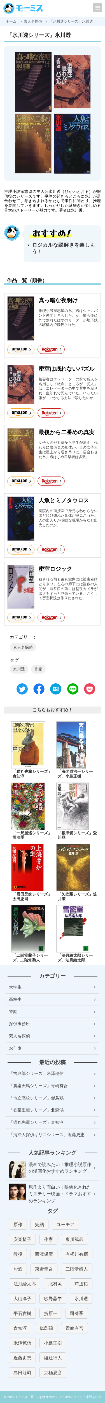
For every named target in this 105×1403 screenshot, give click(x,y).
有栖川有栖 (77, 1254)
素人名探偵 (23, 647)
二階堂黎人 (77, 1269)
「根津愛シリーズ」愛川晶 (77, 835)
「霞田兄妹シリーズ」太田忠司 (32, 896)
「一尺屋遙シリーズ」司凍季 (32, 835)
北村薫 (55, 1283)
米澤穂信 (22, 1343)
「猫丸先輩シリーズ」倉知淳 (32, 774)
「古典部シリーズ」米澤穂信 (36, 1073)
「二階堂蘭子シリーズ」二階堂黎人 (30, 958)
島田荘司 (22, 1372)
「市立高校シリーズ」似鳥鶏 (36, 1098)
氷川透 (19, 669)
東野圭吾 (44, 1269)
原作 (17, 1224)
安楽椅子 (22, 1239)
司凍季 (76, 1313)
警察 (13, 1011)
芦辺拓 (81, 1283)
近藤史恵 (22, 1358)
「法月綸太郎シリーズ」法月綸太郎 (75, 958)
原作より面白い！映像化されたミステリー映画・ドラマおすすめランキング (60, 1193)
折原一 (50, 1313)
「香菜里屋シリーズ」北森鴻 (36, 1110)
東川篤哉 (74, 1239)
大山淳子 (22, 1298)
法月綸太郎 (24, 1283)
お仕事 (15, 1048)
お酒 (17, 1269)
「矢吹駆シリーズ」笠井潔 (77, 896)
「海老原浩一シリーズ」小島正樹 (75, 774)
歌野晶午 (53, 1298)
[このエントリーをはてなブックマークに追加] (55, 691)
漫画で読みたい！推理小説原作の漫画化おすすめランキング (60, 1168)
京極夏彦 (53, 1372)
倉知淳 (20, 1328)
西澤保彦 (44, 1254)
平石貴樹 (22, 1313)
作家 (38, 669)
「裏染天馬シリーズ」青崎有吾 (38, 1085)
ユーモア (65, 1224)
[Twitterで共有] (22, 691)
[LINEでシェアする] (72, 691)
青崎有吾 (74, 1328)
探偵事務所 (19, 1023)
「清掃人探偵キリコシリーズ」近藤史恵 (47, 1134)
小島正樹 (53, 1343)
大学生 (15, 987)
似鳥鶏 (46, 1328)
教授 (17, 1254)
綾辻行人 (53, 1358)
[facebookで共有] (39, 691)
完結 (39, 1224)
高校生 (15, 999)
